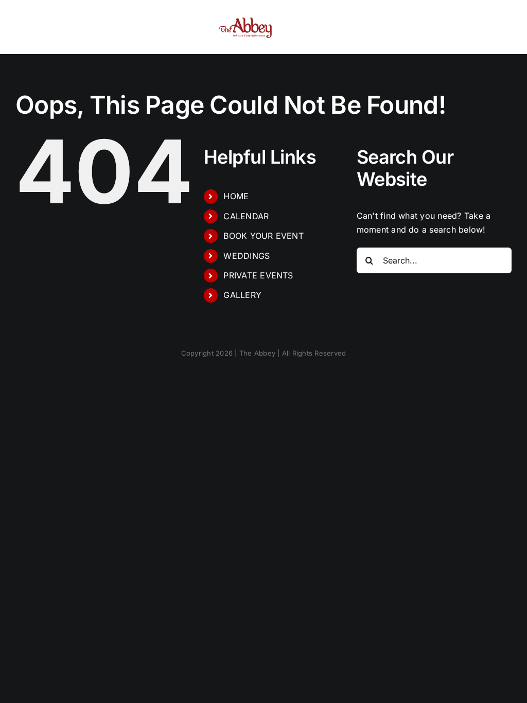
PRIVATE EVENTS (258, 275)
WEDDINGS (246, 256)
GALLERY (242, 295)
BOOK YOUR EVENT (263, 236)
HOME (236, 196)
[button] (480, 27)
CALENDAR (246, 216)
